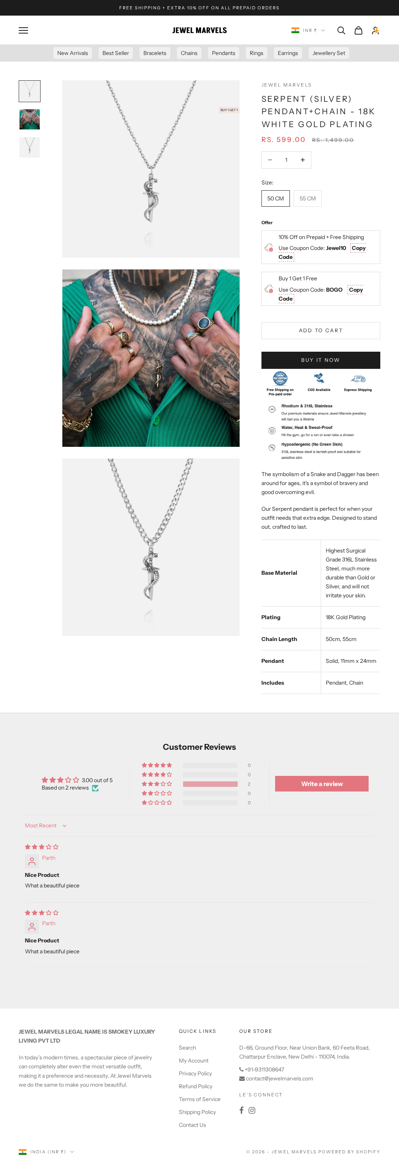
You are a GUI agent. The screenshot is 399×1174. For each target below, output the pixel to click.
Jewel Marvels (286, 85)
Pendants (223, 53)
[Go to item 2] (30, 119)
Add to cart (321, 330)
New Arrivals (72, 53)
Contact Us (192, 1124)
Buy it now (320, 360)
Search (187, 1047)
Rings (256, 53)
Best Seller (115, 53)
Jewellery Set (328, 53)
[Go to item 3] (30, 147)
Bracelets (154, 53)
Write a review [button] (322, 784)
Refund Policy (195, 1086)
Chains (189, 53)
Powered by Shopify (349, 1152)
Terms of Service (200, 1099)
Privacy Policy (195, 1073)
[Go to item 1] (30, 91)
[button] (157, 784)
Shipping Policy (197, 1112)
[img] (41, 846)
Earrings (288, 53)
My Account (193, 1060)
